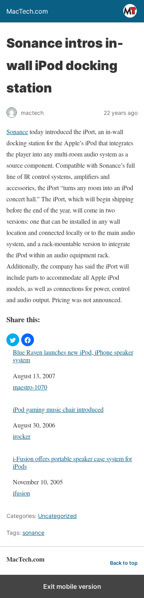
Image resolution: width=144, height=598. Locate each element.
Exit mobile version (72, 586)
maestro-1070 (30, 387)
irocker (21, 436)
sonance (33, 532)
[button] (12, 339)
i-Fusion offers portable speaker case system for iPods (72, 462)
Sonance (17, 131)
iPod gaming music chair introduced (58, 409)
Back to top (124, 563)
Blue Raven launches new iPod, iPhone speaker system (73, 355)
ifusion (21, 493)
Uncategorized (57, 515)
